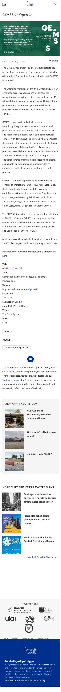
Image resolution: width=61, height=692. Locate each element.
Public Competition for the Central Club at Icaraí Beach (39, 539)
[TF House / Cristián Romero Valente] (14, 440)
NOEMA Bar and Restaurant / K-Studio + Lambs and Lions (39, 414)
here (55, 243)
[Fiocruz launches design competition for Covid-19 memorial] (11, 523)
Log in (55, 4)
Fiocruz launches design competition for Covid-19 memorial (37, 519)
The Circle (7, 297)
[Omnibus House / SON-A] (14, 461)
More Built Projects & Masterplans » (43, 557)
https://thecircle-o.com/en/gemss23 (20, 289)
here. (5, 256)
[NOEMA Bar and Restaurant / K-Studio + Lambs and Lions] (14, 418)
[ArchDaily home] (30, 3)
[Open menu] (4, 3)
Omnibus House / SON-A (39, 454)
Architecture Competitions (16, 347)
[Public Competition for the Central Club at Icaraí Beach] (11, 545)
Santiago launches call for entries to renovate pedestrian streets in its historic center (40, 498)
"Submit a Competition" (14, 380)
